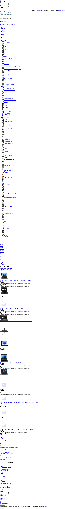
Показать (7, 269)
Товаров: (1, 270)
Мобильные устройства (5, 191)
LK (0, 256)
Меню (3, 34)
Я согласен (2, 508)
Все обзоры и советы (3, 455)
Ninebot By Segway (3, 258)
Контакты (3, 31)
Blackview (1, 246)
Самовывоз (4, 29)
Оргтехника (4, 127)
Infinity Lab (2, 252)
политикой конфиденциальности (61, 10)
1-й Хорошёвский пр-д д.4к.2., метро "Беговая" (8, 24)
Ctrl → (3, 438)
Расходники (4, 173)
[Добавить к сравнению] (1, 285)
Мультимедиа (4, 135)
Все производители (3, 259)
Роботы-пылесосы (5, 236)
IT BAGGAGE (2, 255)
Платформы (4, 171)
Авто (3, 223)
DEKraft (1, 247)
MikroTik (1, 244)
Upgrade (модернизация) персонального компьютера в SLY (11, 457)
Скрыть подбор (2, 269)
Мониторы (3, 53)
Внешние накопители (5, 117)
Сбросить (9, 269)
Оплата (3, 27)
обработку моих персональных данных (40, 10)
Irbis (1, 253)
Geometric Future (2, 250)
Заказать (2, 13)
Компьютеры (4, 40)
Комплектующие (4, 56)
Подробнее (45, 506)
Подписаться (11, 462)
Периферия (4, 86)
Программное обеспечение (6, 114)
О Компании (4, 30)
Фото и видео (4, 209)
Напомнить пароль (3, 495)
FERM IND (2, 249)
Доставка (3, 28)
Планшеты (3, 207)
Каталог (3, 26)
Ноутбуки (3, 47)
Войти (1, 494)
